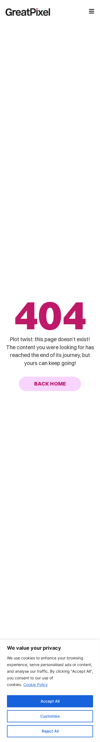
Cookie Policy (35, 684)
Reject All (50, 731)
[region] (50, 691)
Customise (50, 716)
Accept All (50, 701)
